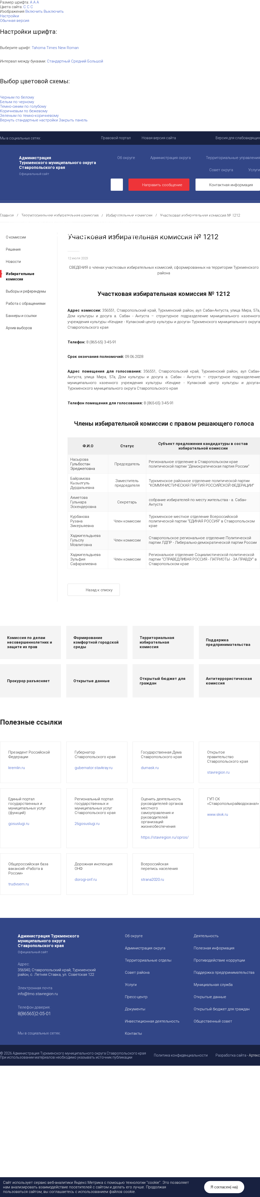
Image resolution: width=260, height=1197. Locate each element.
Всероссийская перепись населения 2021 (199, 230)
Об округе (126, 157)
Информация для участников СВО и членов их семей (134, 212)
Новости (13, 262)
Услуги (131, 984)
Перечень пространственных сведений (160, 235)
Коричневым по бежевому (23, 111)
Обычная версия (14, 20)
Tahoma (38, 47)
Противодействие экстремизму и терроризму (53, 230)
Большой (95, 61)
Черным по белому (17, 97)
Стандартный (58, 61)
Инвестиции (141, 207)
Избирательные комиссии (20, 276)
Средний (78, 61)
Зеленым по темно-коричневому (29, 115)
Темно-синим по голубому (23, 106)
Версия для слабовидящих (238, 138)
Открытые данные (197, 217)
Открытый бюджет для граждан (40, 221)
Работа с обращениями (25, 303)
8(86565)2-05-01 (34, 1013)
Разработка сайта (231, 1055)
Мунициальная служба (213, 984)
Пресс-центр (12, 207)
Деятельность (57, 207)
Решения (13, 249)
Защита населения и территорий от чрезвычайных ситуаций (68, 226)
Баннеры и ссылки (21, 316)
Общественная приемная (195, 207)
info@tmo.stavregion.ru (38, 994)
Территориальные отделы (148, 960)
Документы (100, 207)
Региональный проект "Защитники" (105, 239)
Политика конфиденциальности (181, 1055)
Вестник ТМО (128, 230)
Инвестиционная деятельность (152, 1021)
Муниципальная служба (138, 217)
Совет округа (221, 170)
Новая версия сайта (159, 138)
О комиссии (16, 237)
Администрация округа (170, 157)
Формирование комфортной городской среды (53, 217)
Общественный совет (111, 221)
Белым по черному (17, 102)
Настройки (9, 16)
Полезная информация (225, 212)
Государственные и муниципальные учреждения (56, 235)
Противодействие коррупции (37, 212)
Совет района (137, 972)
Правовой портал (116, 138)
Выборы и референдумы (26, 291)
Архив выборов (19, 328)
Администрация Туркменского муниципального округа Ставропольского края (57, 165)
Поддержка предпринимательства (224, 972)
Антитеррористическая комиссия (177, 226)
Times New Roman (62, 47)
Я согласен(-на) (224, 1187)
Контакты (133, 1033)
